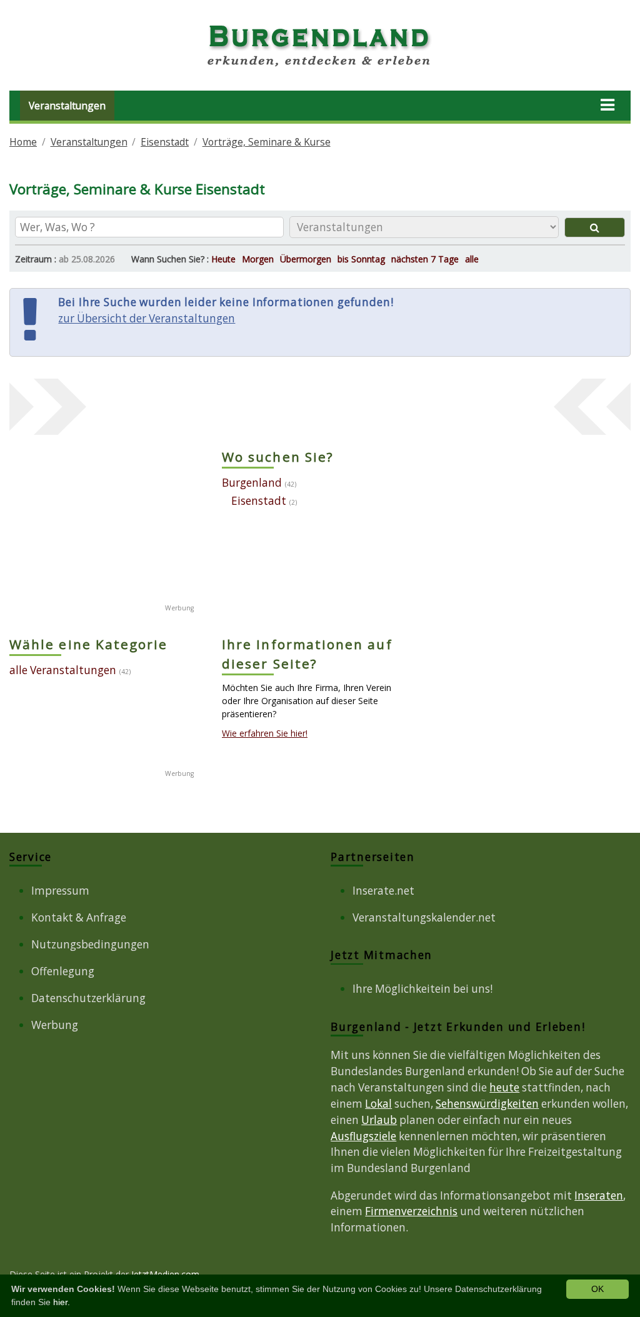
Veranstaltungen (67, 105)
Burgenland (252, 482)
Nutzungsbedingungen (90, 944)
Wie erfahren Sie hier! (265, 733)
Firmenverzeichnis (411, 1211)
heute (504, 1087)
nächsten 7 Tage (425, 259)
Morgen (258, 259)
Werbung (54, 1025)
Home (23, 142)
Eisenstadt (165, 142)
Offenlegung (62, 971)
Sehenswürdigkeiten (487, 1103)
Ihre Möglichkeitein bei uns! (422, 989)
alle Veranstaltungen (62, 670)
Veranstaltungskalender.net (424, 917)
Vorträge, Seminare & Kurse (266, 142)
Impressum (60, 890)
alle (472, 259)
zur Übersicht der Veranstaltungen (146, 318)
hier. (61, 1302)
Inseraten (598, 1195)
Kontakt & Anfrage (78, 917)
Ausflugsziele (363, 1136)
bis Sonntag (361, 259)
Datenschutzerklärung (88, 998)
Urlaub (379, 1120)
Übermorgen (305, 259)
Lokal (378, 1103)
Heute (223, 259)
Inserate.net (383, 890)
